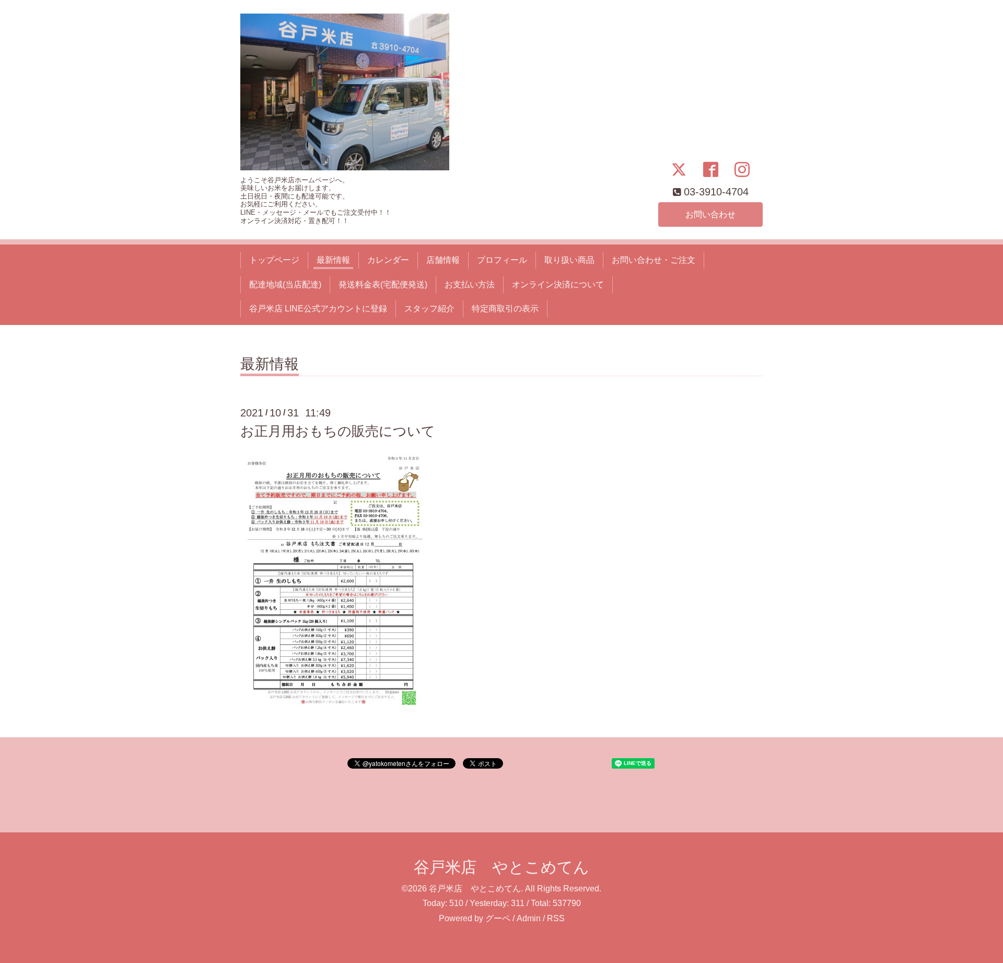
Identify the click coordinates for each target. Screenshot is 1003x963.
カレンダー (388, 260)
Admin (529, 918)
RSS (556, 918)
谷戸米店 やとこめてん (501, 867)
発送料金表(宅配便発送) (383, 284)
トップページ (274, 260)
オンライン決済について (558, 284)
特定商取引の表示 (505, 308)
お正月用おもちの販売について (337, 431)
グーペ (497, 918)
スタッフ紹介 (429, 308)
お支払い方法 (470, 284)
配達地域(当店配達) (285, 284)
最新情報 (333, 260)
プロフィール (502, 260)
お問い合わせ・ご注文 (653, 260)
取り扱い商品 (569, 260)
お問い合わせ (710, 214)
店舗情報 (443, 260)
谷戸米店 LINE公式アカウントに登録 (318, 308)
